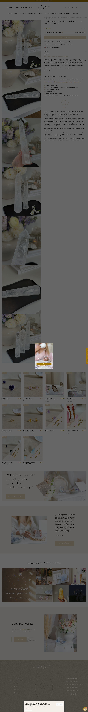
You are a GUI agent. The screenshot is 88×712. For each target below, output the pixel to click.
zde (44, 706)
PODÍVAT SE (44, 364)
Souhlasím (59, 704)
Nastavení (28, 709)
